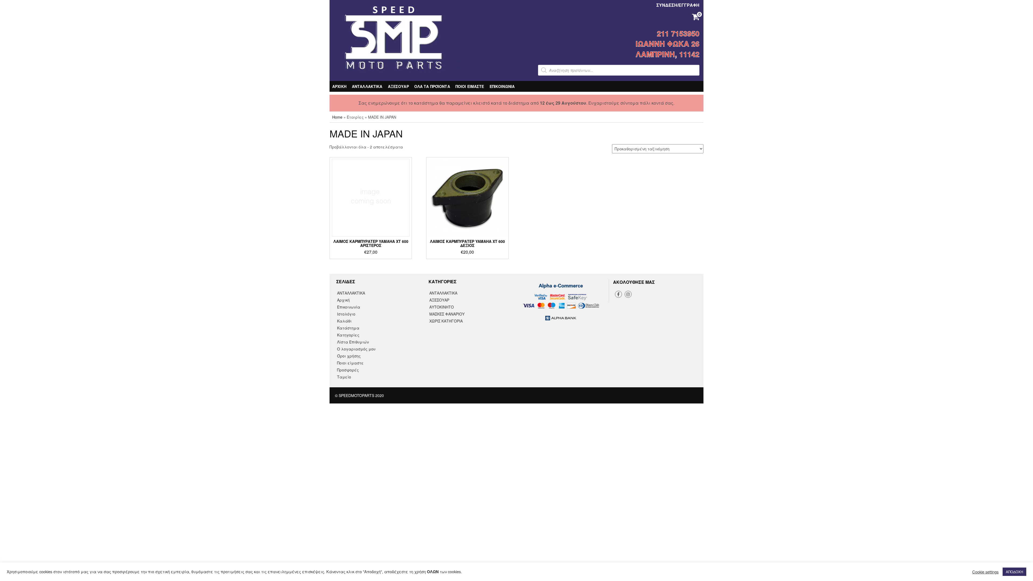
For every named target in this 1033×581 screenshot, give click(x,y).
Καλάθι (344, 321)
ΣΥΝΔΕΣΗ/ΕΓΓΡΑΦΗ (677, 5)
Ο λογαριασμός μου (356, 349)
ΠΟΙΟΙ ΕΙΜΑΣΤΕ (469, 86)
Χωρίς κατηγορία (446, 321)
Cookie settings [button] (985, 571)
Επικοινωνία (348, 307)
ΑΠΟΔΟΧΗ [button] (1014, 571)
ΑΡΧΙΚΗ (339, 86)
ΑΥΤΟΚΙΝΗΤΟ (441, 307)
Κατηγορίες (348, 335)
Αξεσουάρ (439, 300)
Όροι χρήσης (349, 356)
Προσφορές (348, 370)
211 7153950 (678, 33)
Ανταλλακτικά (443, 293)
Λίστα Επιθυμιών (353, 342)
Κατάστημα (348, 328)
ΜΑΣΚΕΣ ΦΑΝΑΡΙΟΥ (447, 314)
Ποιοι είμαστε (350, 363)
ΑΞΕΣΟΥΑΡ (398, 86)
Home (337, 117)
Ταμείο (344, 377)
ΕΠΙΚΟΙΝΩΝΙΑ (502, 86)
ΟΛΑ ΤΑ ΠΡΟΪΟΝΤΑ (432, 86)
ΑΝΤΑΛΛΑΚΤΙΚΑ (367, 86)
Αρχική (343, 300)
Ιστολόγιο (346, 314)
